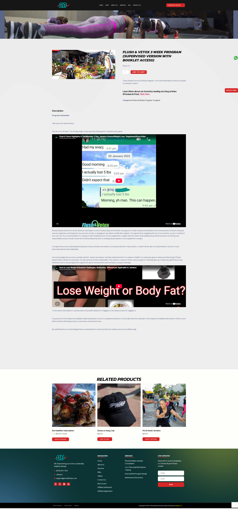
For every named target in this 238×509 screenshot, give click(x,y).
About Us (114, 5)
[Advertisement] (119, 348)
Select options (60, 439)
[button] (112, 53)
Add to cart (138, 72)
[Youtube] (64, 484)
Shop (107, 5)
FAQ (129, 5)
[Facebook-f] (55, 484)
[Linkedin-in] (68, 484)
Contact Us (137, 5)
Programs (156, 100)
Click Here (145, 94)
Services (123, 5)
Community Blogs (174, 5)
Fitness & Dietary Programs (142, 100)
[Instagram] (60, 484)
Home (101, 5)
